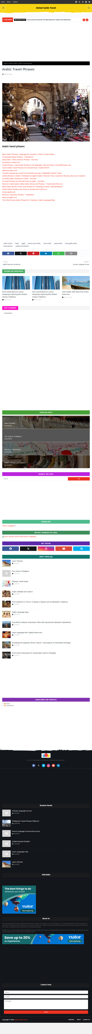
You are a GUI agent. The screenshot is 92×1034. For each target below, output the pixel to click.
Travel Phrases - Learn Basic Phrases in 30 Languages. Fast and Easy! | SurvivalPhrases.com (36, 165)
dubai (17, 243)
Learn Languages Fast (20, 852)
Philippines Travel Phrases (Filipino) (25, 821)
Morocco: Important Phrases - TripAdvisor (18, 195)
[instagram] (82, 2)
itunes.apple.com (8, 192)
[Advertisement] (46, 41)
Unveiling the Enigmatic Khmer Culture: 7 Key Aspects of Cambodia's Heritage (41, 643)
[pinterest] (86, 2)
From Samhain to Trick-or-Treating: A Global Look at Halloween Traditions (40, 602)
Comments (9, 706)
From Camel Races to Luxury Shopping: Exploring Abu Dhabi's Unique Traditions (14, 294)
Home (3, 2)
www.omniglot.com (9, 197)
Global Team (8, 74)
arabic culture (13, 63)
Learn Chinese (9, 423)
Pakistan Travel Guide (12, 450)
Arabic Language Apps (20, 612)
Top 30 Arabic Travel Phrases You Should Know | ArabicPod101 (25, 168)
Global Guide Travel (46, 8)
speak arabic (58, 243)
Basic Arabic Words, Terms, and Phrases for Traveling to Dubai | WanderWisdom (32, 187)
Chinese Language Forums (22, 811)
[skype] (89, 2)
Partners (71, 1019)
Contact (15, 2)
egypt (23, 243)
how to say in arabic (34, 243)
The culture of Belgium (13, 436)
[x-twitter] (79, 2)
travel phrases (8, 246)
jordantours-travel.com (11, 162)
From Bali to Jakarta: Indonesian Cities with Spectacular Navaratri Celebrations (41, 622)
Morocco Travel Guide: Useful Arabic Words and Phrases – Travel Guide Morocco (32, 184)
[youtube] (63, 548)
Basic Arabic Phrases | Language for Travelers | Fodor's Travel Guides (28, 154)
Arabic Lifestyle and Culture (14, 463)
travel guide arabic (71, 243)
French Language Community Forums (26, 831)
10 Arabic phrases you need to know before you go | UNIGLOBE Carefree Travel (31, 173)
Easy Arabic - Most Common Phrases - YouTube (20, 160)
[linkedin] (58, 765)
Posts (7, 704)
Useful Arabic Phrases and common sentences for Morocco (24, 189)
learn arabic (47, 243)
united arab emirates (22, 246)
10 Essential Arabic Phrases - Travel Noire (17, 157)
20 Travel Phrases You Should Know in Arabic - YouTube (23, 181)
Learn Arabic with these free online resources (75, 293)
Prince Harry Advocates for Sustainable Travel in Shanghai (34, 653)
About (9, 2)
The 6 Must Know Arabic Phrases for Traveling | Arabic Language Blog (28, 200)
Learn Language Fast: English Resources (27, 633)
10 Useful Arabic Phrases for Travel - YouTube (19, 179)
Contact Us (86, 1019)
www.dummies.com (9, 170)
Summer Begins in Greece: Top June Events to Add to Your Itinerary (46, 20)
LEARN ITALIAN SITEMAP (21, 842)
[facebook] (76, 2)
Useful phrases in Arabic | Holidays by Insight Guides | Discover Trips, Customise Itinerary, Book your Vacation (43, 176)
